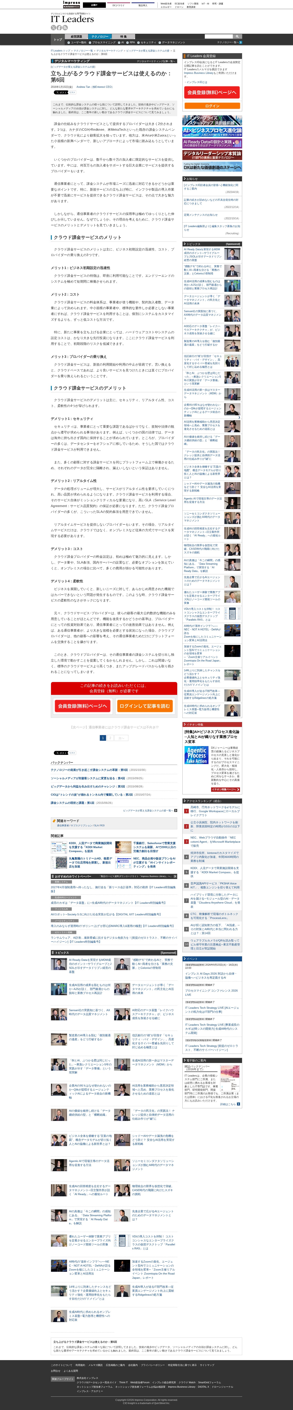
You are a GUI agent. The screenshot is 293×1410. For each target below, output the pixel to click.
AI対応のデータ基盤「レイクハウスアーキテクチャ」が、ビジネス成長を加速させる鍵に (153, 1014)
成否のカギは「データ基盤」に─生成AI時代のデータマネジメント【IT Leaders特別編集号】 (109, 902)
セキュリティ (148, 42)
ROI (102, 825)
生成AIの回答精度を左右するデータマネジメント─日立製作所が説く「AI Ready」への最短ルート (90, 1190)
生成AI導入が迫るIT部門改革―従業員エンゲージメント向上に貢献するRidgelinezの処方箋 (153, 1290)
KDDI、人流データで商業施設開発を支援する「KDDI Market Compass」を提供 (90, 847)
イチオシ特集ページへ (223, 789)
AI (122, 42)
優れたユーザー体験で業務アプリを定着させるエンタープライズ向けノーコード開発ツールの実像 (90, 1240)
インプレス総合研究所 (164, 1382)
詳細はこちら (228, 1104)
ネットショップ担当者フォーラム (95, 1386)
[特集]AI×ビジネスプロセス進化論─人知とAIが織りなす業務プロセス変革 (212, 737)
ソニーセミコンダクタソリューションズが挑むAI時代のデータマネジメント (153, 1165)
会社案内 (133, 1365)
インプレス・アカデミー (90, 1391)
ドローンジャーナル (222, 1386)
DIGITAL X (203, 1386)
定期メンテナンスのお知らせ (201, 214)
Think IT (123, 1382)
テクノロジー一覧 (83, 50)
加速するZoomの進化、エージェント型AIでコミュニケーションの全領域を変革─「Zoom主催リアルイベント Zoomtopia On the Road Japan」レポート (153, 1269)
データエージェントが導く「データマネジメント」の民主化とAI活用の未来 (153, 989)
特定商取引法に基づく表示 (182, 1365)
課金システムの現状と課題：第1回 (72, 802)
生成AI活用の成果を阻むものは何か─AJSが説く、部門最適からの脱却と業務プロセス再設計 (90, 989)
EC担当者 (179, 4)
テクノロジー (100, 36)
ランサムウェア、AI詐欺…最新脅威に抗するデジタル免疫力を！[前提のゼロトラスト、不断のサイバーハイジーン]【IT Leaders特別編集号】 (114, 939)
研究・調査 (217, 4)
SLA (96, 825)
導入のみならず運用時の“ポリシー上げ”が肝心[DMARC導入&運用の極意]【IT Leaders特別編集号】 (113, 925)
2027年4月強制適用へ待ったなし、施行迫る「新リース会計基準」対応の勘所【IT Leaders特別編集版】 (113, 889)
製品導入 (143, 5)
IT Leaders (72, 18)
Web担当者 (166, 4)
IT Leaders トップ (60, 50)
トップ (58, 39)
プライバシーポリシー (153, 1365)
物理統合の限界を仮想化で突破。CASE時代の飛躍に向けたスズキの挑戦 (153, 1190)
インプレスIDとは (197, 82)
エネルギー (166, 7)
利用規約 (80, 1365)
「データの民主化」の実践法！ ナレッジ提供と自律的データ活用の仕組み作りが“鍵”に (153, 1114)
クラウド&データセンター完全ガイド (97, 1382)
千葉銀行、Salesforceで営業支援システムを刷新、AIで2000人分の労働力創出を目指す (154, 847)
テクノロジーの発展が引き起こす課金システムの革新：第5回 (89, 769)
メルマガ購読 (95, 1365)
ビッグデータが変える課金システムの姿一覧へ (148, 810)
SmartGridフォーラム (209, 1382)
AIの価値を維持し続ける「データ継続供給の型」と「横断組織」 (202, 440)
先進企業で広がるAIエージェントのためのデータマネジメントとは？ (153, 1215)
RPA (132, 42)
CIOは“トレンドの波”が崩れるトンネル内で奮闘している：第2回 (92, 794)
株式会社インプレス (87, 1378)
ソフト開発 (193, 4)
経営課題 (76, 36)
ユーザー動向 (79, 42)
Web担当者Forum (139, 1382)
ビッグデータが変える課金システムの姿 (147, 50)
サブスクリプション (81, 825)
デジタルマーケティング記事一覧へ (156, 61)
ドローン (179, 7)
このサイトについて (61, 1365)
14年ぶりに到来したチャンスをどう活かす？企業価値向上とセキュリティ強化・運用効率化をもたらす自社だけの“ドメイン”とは (202, 677)
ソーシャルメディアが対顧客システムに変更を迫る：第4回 (88, 778)
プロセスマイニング (104, 42)
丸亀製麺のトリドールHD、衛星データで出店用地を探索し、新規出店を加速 (90, 862)
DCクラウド (119, 5)
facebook (59, 27)
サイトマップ (207, 1365)
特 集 (123, 36)
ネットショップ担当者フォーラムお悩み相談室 (140, 1386)
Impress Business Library (198, 72)
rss (65, 27)
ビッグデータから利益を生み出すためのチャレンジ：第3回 (88, 786)
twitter (53, 27)
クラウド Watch (187, 1382)
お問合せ (55, 1370)
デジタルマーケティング (109, 50)
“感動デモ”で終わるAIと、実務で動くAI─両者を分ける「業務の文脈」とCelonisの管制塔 (152, 963)
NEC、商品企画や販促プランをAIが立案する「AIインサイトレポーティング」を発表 (154, 862)
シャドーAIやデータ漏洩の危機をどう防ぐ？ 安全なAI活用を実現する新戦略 (153, 1139)
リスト (72, 92)
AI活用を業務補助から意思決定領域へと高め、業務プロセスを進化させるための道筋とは (153, 1089)
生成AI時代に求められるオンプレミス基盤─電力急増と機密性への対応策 (90, 1315)
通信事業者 (63, 825)
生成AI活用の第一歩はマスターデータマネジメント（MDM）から (202, 393)
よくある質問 (71, 1370)
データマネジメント (173, 42)
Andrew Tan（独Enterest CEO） (95, 86)
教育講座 (191, 7)
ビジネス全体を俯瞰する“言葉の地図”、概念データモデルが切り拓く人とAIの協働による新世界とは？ (90, 1139)
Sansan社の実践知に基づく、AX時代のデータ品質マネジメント (202, 315)
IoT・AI (205, 4)
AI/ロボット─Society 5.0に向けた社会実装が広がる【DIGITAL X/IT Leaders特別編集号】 (106, 914)
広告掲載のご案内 (115, 1365)
